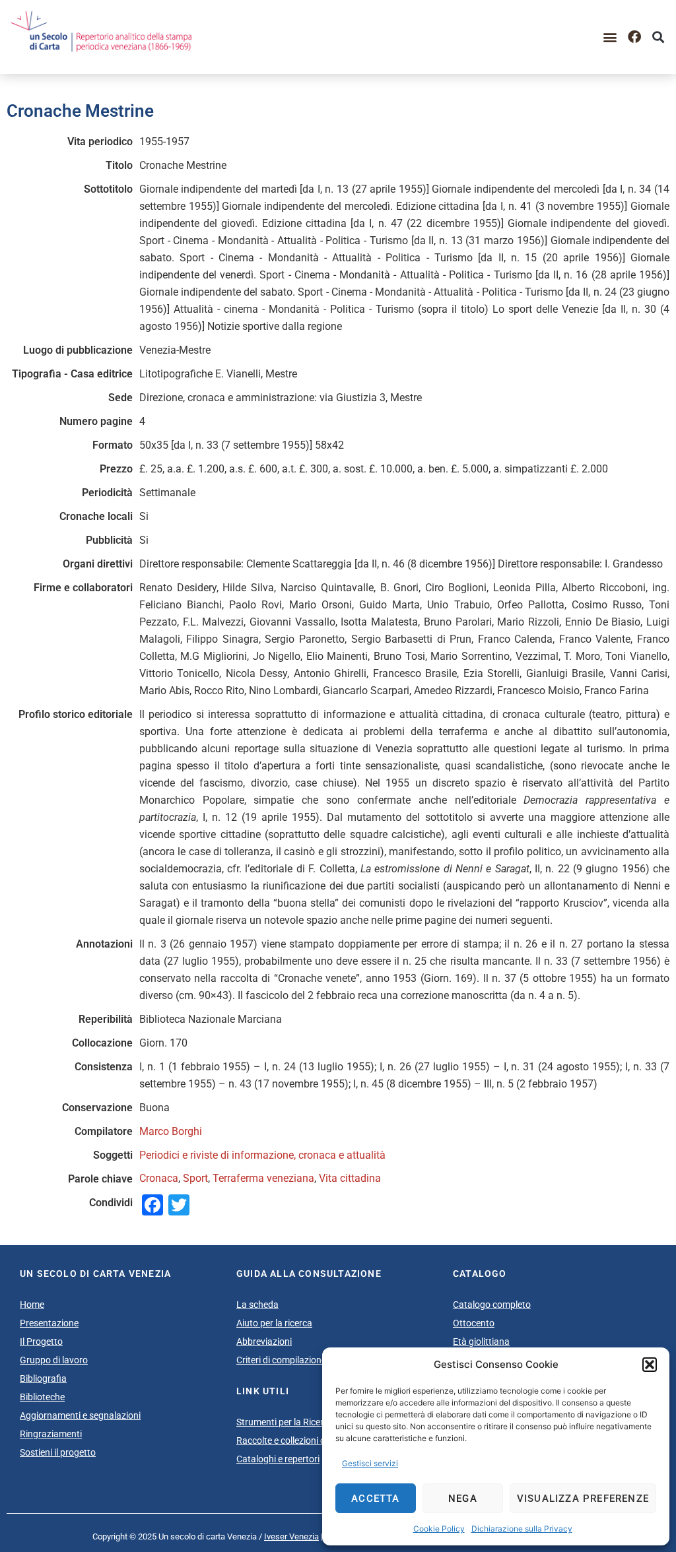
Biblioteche (42, 1397)
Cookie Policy (439, 1529)
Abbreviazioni (264, 1341)
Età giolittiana (481, 1341)
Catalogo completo (492, 1304)
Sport (195, 1178)
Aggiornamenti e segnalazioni (80, 1415)
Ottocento (473, 1323)
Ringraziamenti (51, 1434)
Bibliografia (43, 1378)
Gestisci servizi (370, 1463)
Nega (462, 1498)
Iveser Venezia (291, 1536)
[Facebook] (634, 37)
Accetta (375, 1498)
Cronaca (158, 1178)
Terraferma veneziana (263, 1178)
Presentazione (49, 1323)
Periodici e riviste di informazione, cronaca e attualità (262, 1155)
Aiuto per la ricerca (274, 1323)
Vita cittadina (350, 1178)
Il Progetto (41, 1341)
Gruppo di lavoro (54, 1360)
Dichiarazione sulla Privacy (521, 1529)
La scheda (257, 1304)
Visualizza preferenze (583, 1498)
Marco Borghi (170, 1131)
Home (32, 1304)
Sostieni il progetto (58, 1452)
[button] (649, 1364)
